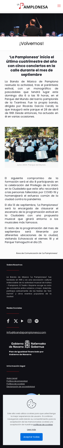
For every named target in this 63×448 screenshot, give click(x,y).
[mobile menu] (59, 5)
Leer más (31, 429)
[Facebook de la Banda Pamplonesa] (9, 321)
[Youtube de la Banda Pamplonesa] (23, 321)
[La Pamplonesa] (31, 5)
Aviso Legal (12, 378)
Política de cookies (16, 383)
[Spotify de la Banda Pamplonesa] (37, 321)
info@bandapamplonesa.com (26, 332)
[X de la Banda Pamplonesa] (16, 321)
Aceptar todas (31, 436)
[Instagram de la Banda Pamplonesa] (30, 321)
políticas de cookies (43, 424)
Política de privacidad (17, 381)
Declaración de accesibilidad (21, 386)
